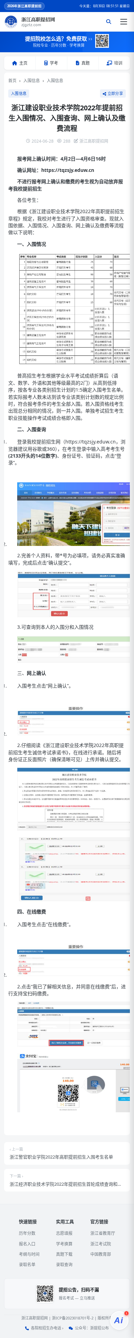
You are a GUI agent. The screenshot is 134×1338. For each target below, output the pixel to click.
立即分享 (115, 93)
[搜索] (108, 21)
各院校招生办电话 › (47, 1327)
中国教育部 (100, 1254)
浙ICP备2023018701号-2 (72, 1317)
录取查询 (64, 1265)
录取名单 (27, 1265)
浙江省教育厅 (102, 1233)
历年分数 (27, 1233)
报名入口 (27, 1244)
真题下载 (64, 1254)
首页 (12, 81)
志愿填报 (64, 1233)
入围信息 (31, 81)
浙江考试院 (100, 1244)
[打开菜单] (124, 21)
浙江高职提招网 (34, 1317)
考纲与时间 (29, 1254)
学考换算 (64, 1244)
